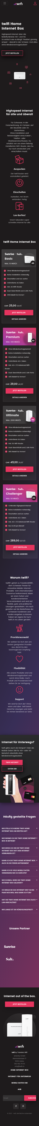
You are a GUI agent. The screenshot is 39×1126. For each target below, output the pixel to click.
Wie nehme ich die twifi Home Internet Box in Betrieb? (19, 839)
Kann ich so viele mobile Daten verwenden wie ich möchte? (15, 871)
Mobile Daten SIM (19, 1083)
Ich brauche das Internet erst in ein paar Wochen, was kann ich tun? (18, 891)
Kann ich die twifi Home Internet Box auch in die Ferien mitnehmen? (18, 861)
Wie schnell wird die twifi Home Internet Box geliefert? (16, 881)
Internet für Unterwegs (19, 1076)
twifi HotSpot (12, 762)
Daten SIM (12, 769)
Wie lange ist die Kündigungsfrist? (17, 909)
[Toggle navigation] (5, 3)
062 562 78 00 (19, 1064)
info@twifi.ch (19, 1066)
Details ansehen (19, 319)
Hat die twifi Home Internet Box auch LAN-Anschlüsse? (19, 901)
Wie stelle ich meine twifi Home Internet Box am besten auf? (16, 829)
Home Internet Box (19, 1070)
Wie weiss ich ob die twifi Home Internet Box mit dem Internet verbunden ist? (15, 850)
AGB (19, 1089)
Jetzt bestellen (12, 53)
